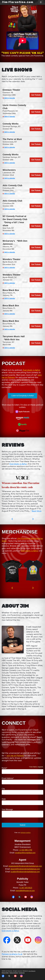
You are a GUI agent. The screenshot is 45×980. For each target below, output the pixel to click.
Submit (22, 825)
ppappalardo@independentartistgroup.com (25, 866)
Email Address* (8, 778)
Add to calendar (9, 98)
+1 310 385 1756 (25, 850)
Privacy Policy (5, 972)
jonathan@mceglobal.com (25, 853)
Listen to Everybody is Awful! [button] (22, 396)
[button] (13, 897)
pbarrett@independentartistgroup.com (25, 869)
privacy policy (25, 832)
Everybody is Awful (31, 370)
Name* (4, 768)
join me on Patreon (15, 756)
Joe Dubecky (32, 971)
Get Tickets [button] (36, 95)
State (4, 799)
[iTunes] (22, 411)
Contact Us (21, 972)
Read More (36, 511)
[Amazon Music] (22, 418)
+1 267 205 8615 (25, 888)
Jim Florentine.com (17, 2)
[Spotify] (22, 424)
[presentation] (12, 518)
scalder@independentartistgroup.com (25, 872)
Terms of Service (14, 972)
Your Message (7, 809)
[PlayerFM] (22, 430)
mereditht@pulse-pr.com (25, 891)
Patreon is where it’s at (12, 954)
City (3, 789)
